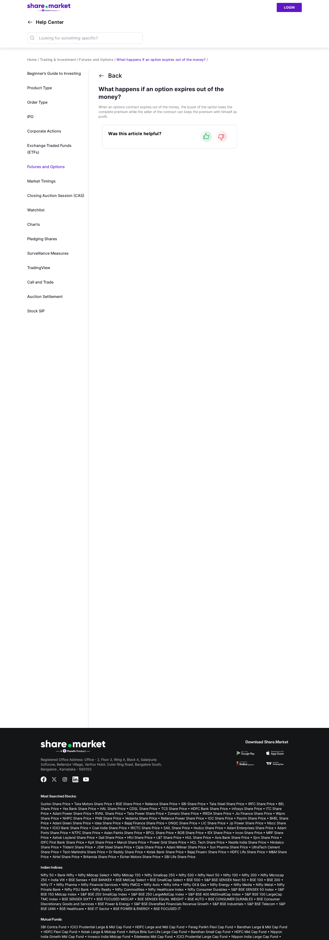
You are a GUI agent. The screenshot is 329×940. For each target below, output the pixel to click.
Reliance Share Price (161, 804)
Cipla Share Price (149, 847)
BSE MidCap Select (131, 880)
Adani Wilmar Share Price (186, 847)
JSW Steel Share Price (114, 847)
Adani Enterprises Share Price (250, 828)
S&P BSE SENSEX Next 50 (225, 880)
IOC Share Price (220, 818)
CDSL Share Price (143, 809)
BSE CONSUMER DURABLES (230, 899)
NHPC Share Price (77, 818)
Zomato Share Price (183, 813)
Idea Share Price (108, 823)
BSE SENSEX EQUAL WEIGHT (161, 899)
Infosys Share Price (247, 809)
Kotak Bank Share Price (165, 852)
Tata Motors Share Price (93, 804)
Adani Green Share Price (72, 823)
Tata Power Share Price (145, 813)
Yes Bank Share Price (79, 809)
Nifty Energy (220, 885)
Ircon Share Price (248, 833)
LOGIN (289, 7)
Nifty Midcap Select (93, 875)
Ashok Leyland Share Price (74, 837)
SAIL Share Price (177, 828)
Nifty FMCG (131, 885)
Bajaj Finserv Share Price (206, 852)
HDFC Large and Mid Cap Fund (159, 927)
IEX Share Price (219, 833)
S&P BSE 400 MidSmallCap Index (214, 894)
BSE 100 (256, 880)
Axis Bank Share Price (232, 837)
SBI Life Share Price (179, 857)
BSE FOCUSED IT (167, 909)
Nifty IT (47, 885)
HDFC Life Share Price (247, 852)
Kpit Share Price (100, 842)
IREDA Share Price (217, 813)
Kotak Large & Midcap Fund (103, 932)
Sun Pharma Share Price (229, 847)
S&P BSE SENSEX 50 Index (252, 889)
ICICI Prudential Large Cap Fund (202, 936)
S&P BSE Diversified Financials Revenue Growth (171, 904)
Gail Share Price (111, 837)
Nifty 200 (249, 875)
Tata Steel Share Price (226, 804)
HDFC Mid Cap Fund (250, 932)
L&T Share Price (168, 837)
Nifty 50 (47, 875)
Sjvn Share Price (266, 837)
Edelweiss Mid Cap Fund (153, 936)
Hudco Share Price (208, 828)
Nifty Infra (171, 885)
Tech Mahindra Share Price (84, 852)
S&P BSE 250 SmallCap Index (103, 894)
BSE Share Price (128, 804)
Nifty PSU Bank (77, 889)
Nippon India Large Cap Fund (254, 936)
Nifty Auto (152, 885)
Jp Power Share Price (246, 823)
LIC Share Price (213, 823)
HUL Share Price (198, 837)
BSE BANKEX (101, 880)
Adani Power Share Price (72, 813)
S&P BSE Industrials (227, 904)
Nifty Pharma (66, 885)
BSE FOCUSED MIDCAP (115, 899)
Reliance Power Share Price (182, 818)
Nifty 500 (186, 875)
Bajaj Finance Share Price (144, 823)
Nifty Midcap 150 (127, 875)
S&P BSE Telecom (261, 904)
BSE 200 (273, 880)
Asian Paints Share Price (123, 833)
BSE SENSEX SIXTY (77, 899)
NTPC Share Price (86, 833)
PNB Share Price (108, 818)
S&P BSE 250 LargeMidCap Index (157, 894)
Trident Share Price (78, 847)
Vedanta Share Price (141, 818)
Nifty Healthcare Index (166, 889)
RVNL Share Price (109, 813)
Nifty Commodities (129, 889)
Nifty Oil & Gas (194, 885)
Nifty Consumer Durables (207, 889)
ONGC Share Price (182, 823)
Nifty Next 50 (208, 875)
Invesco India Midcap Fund (109, 936)
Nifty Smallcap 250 (160, 875)
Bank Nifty (66, 875)
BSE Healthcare (71, 909)
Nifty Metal (264, 885)
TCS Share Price (174, 809)
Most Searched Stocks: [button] (59, 796)
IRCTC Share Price (145, 828)
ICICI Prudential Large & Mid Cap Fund (100, 927)
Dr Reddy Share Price (126, 852)
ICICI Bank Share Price (70, 828)
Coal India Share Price (109, 828)
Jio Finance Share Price (253, 813)
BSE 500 (193, 880)
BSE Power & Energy (114, 904)
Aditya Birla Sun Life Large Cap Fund (158, 932)
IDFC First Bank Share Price (62, 842)
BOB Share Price (191, 833)
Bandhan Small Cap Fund (210, 932)
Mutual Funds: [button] (51, 919)
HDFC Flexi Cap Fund (60, 932)
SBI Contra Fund (53, 927)
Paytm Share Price (251, 818)
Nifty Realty (102, 889)
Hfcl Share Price (139, 837)
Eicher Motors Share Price (140, 857)
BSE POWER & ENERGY (131, 909)
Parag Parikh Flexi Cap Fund (210, 927)
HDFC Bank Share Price (209, 809)
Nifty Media (243, 885)
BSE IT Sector (98, 909)
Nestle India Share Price (247, 842)
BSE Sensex (78, 880)
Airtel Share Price (66, 857)
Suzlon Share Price (55, 804)
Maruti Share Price (131, 842)
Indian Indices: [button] (52, 867)
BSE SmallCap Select (166, 880)
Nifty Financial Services (99, 885)
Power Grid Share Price (168, 842)
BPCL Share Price (160, 833)
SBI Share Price (193, 804)
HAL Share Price (112, 809)
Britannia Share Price (99, 857)
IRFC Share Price (261, 804)
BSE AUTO (196, 899)
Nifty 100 (230, 875)
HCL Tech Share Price (207, 842)
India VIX (58, 880)
